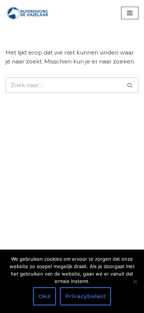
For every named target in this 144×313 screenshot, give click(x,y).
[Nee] (134, 281)
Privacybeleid (85, 296)
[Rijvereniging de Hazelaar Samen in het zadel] (28, 13)
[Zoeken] (130, 85)
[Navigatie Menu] (129, 13)
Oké (44, 296)
